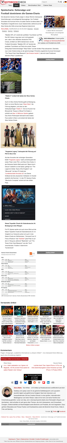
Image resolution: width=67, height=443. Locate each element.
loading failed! (41, 59)
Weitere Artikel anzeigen (33, 345)
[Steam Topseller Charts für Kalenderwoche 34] (18, 202)
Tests (10, 5)
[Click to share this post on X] (30, 382)
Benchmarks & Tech (34, 5)
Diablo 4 (19, 109)
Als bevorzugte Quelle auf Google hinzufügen (34, 377)
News (16, 5)
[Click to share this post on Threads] (21, 382)
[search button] (59, 2)
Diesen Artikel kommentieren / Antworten (15, 359)
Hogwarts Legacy (14, 160)
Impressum (12, 439)
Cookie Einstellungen (42, 439)
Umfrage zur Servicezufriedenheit (54, 41)
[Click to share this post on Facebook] (16, 382)
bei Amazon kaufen (33, 53)
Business (30, 29)
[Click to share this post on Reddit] (34, 382)
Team (18, 439)
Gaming (10, 31)
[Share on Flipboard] (43, 382)
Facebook (62, 411)
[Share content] (12, 382)
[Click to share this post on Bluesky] (25, 382)
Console (36, 29)
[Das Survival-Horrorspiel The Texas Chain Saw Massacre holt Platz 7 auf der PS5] (18, 135)
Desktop (4, 31)
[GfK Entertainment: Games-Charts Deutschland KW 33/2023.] (18, 273)
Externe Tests (48, 5)
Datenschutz (25, 439)
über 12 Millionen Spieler (20, 113)
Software (16, 31)
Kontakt (32, 439)
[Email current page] (53, 382)
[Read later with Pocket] (39, 382)
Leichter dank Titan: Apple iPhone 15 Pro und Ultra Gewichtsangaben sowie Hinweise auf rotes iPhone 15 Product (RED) (46, 367)
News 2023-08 (36, 417)
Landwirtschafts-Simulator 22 (14, 173)
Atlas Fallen (27, 104)
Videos (23, 5)
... (64, 5)
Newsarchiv (28, 417)
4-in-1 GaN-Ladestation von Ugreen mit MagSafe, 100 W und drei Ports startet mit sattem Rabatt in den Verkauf (16, 367)
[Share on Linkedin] (48, 382)
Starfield (21, 239)
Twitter (55, 411)
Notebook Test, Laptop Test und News (10, 417)
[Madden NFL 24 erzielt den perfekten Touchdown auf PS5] (11, 64)
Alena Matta (4, 29)
